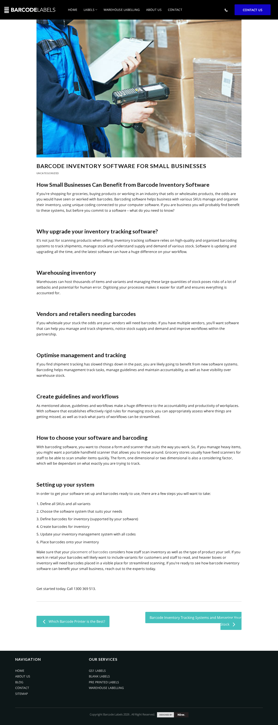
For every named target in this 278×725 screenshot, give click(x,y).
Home (72, 10)
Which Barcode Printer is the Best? (76, 621)
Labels (89, 10)
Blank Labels (99, 676)
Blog (19, 682)
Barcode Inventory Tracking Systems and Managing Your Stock (196, 621)
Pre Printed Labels (104, 682)
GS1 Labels (97, 671)
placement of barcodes (89, 552)
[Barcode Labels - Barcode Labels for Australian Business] (29, 9)
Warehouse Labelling (122, 10)
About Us (154, 10)
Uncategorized (47, 173)
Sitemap (21, 694)
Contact (175, 10)
